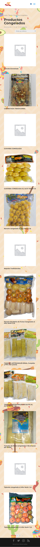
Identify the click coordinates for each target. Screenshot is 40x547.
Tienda (10, 15)
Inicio (5, 15)
